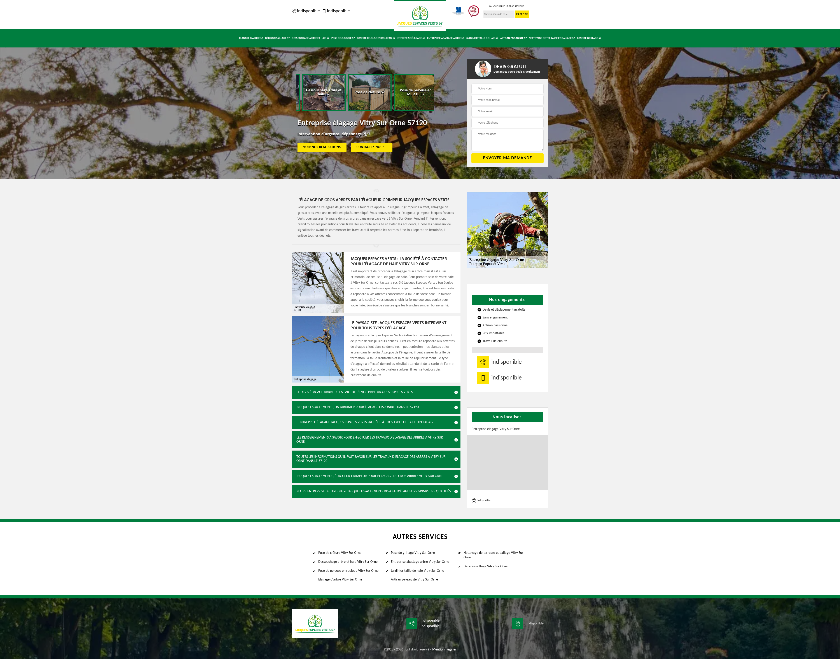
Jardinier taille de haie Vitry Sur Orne (417, 571)
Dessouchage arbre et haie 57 (310, 38)
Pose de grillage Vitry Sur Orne (413, 553)
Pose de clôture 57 (343, 38)
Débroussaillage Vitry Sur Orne (486, 566)
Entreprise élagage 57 (411, 38)
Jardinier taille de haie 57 (482, 38)
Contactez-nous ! (372, 147)
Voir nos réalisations (322, 147)
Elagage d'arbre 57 (251, 38)
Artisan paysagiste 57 (513, 38)
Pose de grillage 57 (589, 38)
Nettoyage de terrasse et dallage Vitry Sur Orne (493, 555)
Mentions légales (444, 649)
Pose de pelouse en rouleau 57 (376, 38)
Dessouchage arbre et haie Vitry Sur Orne (348, 562)
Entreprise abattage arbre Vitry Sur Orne (420, 562)
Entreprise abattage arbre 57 (445, 38)
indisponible (308, 11)
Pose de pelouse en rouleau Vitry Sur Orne (348, 571)
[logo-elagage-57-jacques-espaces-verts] (420, 15)
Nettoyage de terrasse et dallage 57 (552, 38)
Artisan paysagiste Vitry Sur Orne (414, 579)
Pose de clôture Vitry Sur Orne (339, 553)
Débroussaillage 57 (277, 38)
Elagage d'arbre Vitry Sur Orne (340, 579)
